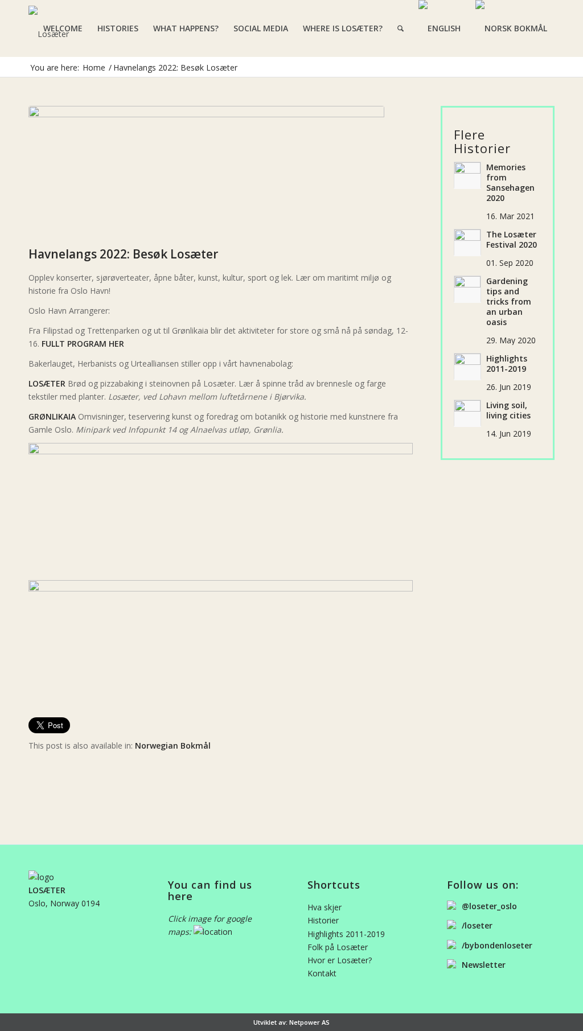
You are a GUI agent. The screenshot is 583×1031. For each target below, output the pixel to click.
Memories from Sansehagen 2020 (510, 182)
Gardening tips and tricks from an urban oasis (508, 301)
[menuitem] (63, 28)
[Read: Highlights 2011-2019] (467, 366)
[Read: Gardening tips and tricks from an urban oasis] (467, 289)
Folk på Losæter (337, 947)
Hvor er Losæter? (339, 960)
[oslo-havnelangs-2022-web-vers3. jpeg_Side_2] (206, 173)
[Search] (400, 28)
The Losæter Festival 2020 (511, 239)
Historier (323, 920)
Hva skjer (324, 907)
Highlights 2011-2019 (506, 364)
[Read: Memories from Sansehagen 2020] (467, 175)
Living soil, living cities (508, 410)
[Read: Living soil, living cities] (467, 413)
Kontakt (321, 973)
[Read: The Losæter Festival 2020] (467, 242)
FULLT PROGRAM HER (83, 344)
